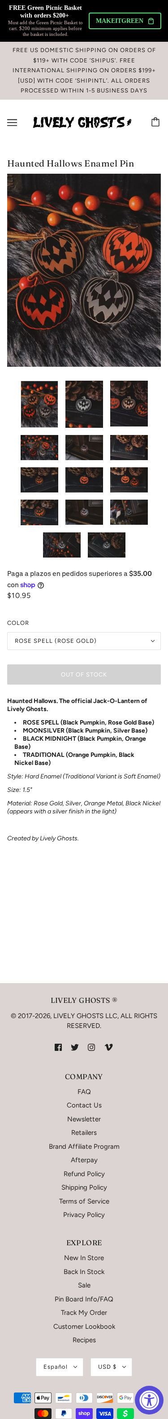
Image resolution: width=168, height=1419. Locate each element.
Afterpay (84, 1160)
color (18, 622)
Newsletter (84, 1119)
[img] (58, 1047)
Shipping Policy (84, 1187)
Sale (84, 1285)
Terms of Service (84, 1201)
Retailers (84, 1133)
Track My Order (84, 1313)
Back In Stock (84, 1272)
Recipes (84, 1340)
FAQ (84, 1092)
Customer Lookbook (84, 1326)
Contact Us (84, 1105)
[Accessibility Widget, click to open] (149, 1400)
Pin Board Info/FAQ (84, 1299)
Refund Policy (84, 1174)
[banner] (82, 122)
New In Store (84, 1258)
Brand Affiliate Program (84, 1146)
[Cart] (157, 122)
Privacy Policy (84, 1215)
